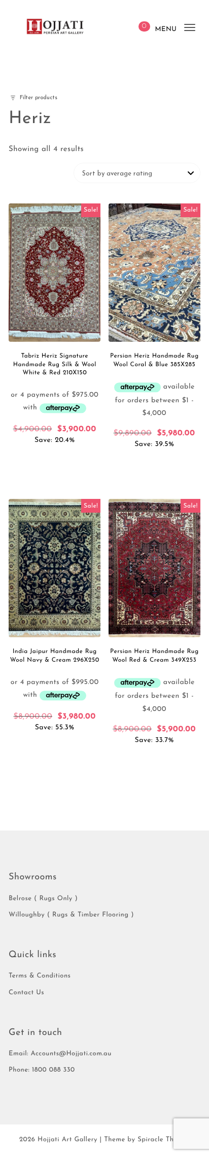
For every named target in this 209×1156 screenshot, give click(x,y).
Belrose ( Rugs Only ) (43, 899)
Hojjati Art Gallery (67, 1140)
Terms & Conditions (40, 976)
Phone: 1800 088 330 (42, 1070)
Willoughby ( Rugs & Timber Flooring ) (71, 915)
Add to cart (54, 459)
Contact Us (26, 993)
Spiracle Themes (163, 1140)
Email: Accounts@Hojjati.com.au (60, 1054)
